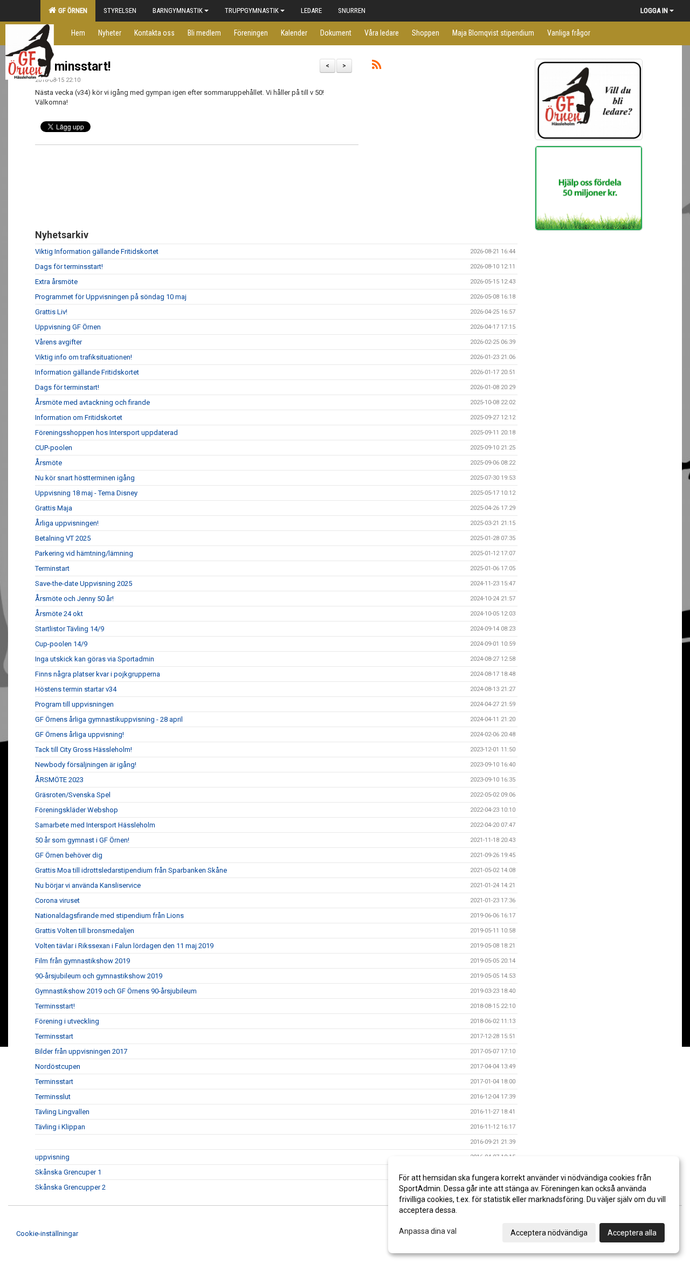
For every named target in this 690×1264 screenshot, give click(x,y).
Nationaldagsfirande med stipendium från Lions (109, 915)
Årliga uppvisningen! (67, 523)
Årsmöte (48, 463)
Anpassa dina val (428, 1231)
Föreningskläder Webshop (76, 810)
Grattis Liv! (51, 312)
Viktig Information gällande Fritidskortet (96, 251)
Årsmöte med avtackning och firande (92, 402)
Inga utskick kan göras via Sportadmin (94, 659)
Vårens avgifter (58, 342)
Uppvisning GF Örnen (68, 327)
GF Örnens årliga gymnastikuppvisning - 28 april (109, 719)
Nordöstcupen (57, 1066)
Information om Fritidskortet (78, 417)
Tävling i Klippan (60, 1127)
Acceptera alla (632, 1232)
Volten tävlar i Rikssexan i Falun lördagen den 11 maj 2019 (124, 946)
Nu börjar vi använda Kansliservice (88, 885)
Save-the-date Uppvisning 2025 (83, 583)
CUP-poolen (53, 448)
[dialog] (533, 1204)
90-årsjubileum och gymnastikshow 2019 (98, 976)
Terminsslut (53, 1097)
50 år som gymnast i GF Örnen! (82, 840)
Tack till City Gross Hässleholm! (83, 749)
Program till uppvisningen (74, 704)
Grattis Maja (53, 508)
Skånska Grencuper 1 (68, 1172)
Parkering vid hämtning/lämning (84, 553)
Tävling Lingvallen (62, 1112)
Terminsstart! (73, 66)
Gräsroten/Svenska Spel (73, 795)
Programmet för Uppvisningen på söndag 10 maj (111, 297)
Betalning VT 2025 (63, 538)
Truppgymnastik (252, 10)
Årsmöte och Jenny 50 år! (74, 599)
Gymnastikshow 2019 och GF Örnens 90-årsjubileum (116, 991)
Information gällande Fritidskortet (87, 372)
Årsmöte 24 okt (59, 614)
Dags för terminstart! (67, 387)
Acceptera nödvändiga (549, 1232)
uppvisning (52, 1157)
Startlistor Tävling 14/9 (69, 629)
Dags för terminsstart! (69, 267)
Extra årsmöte (56, 282)
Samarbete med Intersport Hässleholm (95, 825)
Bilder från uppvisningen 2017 (81, 1051)
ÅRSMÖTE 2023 (59, 780)
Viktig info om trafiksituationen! (83, 357)
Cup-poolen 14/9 (61, 644)
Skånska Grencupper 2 (70, 1187)
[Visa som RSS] (376, 67)
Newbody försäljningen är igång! (85, 765)
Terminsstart (54, 1036)
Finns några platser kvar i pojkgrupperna (97, 674)
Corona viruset (57, 900)
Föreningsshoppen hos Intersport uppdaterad (106, 433)
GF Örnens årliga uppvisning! (79, 734)
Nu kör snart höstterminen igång (85, 478)
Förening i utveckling (67, 1021)
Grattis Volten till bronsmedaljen (84, 931)
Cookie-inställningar (47, 1234)
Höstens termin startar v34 (75, 689)
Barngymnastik (178, 10)
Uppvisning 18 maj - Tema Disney (86, 493)
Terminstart (52, 568)
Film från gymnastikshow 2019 (82, 961)
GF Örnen (71, 10)
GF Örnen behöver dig (68, 855)
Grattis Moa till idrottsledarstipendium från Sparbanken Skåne (131, 870)
